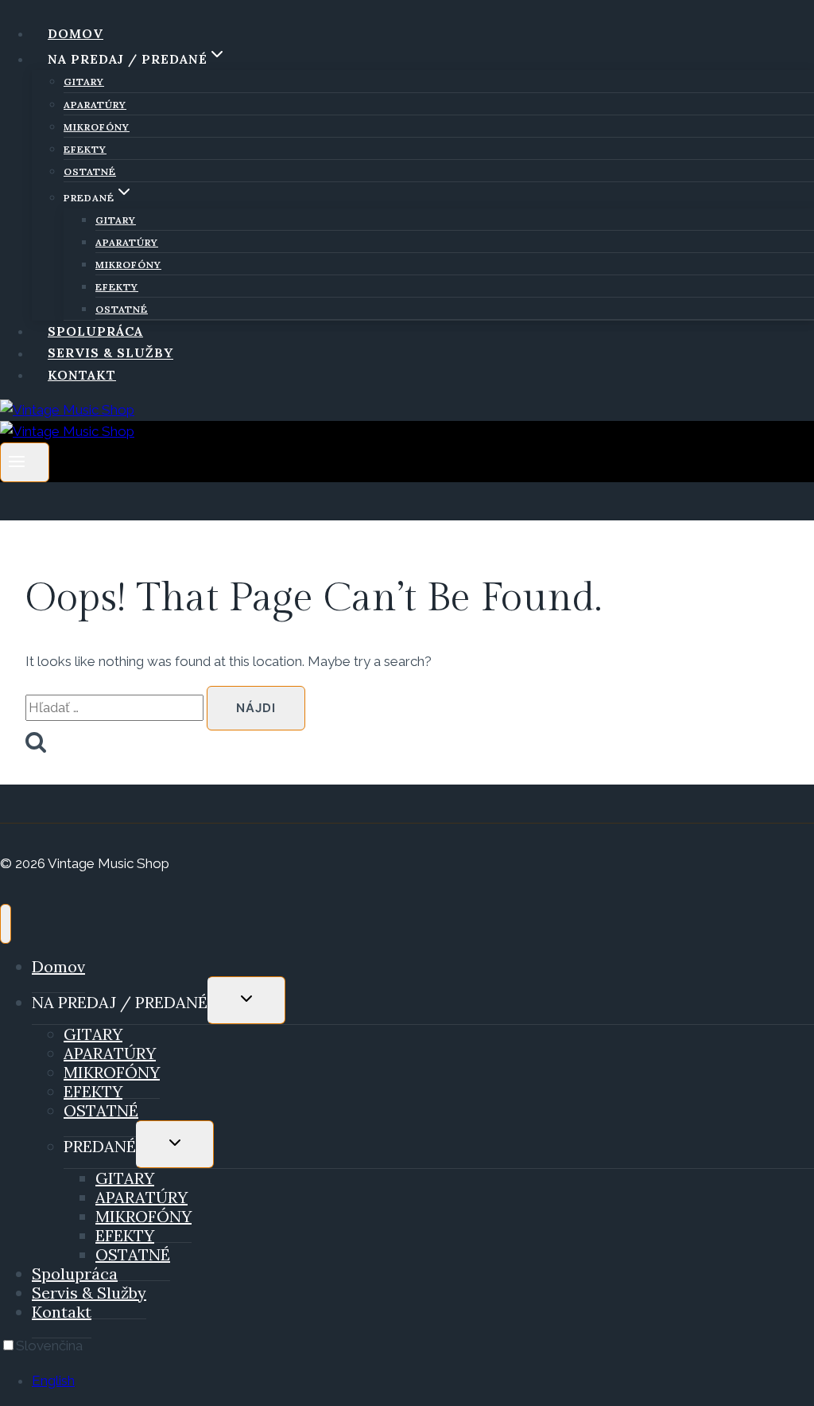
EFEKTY (85, 149)
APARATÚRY (95, 105)
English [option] (53, 1380)
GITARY (84, 82)
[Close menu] (5, 924)
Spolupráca (95, 331)
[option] (423, 1381)
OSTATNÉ (90, 171)
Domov (75, 33)
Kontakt (82, 375)
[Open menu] (24, 461)
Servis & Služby (110, 353)
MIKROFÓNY (97, 127)
